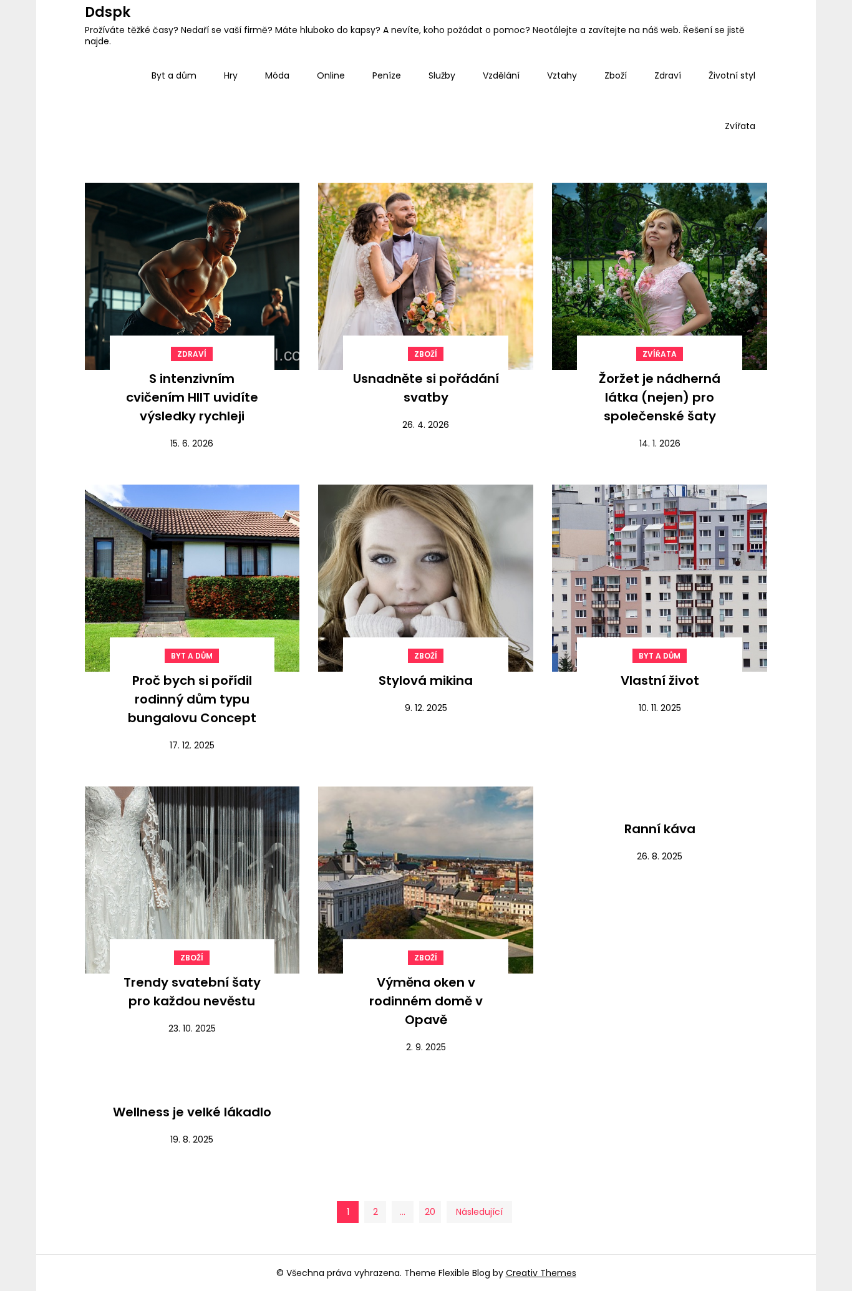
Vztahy (562, 75)
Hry (231, 75)
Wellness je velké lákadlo (192, 1112)
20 (430, 1212)
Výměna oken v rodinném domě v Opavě (426, 1001)
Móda (277, 75)
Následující (479, 1212)
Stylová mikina (426, 680)
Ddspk (107, 12)
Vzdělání (501, 75)
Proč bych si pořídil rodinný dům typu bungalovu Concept (192, 699)
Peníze (386, 75)
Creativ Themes (541, 1273)
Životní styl (732, 75)
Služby (441, 75)
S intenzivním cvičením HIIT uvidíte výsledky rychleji (192, 397)
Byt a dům (174, 75)
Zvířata (740, 126)
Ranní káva (659, 829)
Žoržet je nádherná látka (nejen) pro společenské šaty (659, 397)
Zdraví (667, 75)
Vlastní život (660, 680)
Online (331, 75)
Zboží (615, 75)
